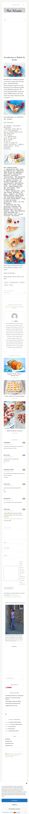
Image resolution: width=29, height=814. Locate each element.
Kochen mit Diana (9, 469)
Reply (24, 442)
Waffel (11, 285)
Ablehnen (14, 804)
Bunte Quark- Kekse (14, 731)
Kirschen (22, 282)
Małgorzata (7, 498)
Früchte (6, 282)
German (18, 812)
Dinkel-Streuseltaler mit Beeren (14, 431)
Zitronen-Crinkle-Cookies (15, 722)
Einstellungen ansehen (14, 809)
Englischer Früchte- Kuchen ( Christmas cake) (14, 374)
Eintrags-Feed (8, 741)
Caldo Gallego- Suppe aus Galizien (13, 701)
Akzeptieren (15, 800)
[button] (26, 783)
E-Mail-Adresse (7, 549)
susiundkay (7, 442)
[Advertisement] (14, 40)
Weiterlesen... (20, 640)
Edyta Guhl (7, 455)
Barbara (7, 724)
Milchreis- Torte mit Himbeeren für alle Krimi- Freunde (14, 307)
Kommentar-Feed (9, 743)
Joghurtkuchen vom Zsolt (11, 705)
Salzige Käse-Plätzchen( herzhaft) (15, 304)
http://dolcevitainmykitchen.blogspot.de (13, 518)
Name (5, 542)
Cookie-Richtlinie (5, 812)
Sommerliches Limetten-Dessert (12, 703)
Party (11, 97)
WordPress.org (8, 745)
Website (5, 555)
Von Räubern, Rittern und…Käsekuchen (14, 695)
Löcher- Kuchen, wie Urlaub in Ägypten (14, 396)
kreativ (6, 285)
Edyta (12, 290)
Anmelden (7, 739)
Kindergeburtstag (14, 282)
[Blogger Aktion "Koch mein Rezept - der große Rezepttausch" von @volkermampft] (14, 755)
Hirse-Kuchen (12, 726)
